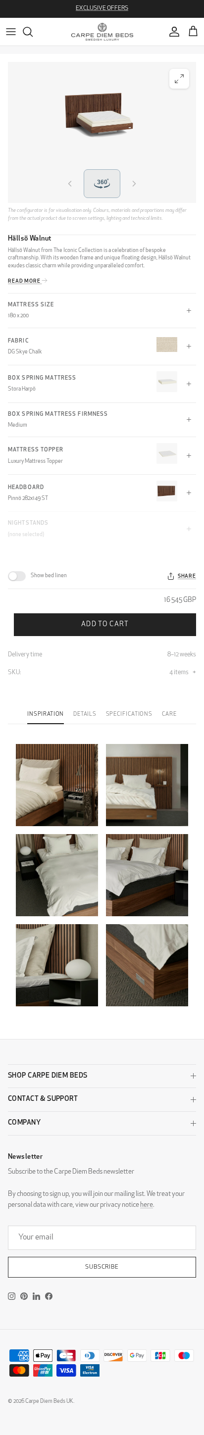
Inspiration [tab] (45, 714)
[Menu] (11, 32)
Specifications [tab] (129, 714)
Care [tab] (169, 714)
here (146, 1205)
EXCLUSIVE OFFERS (102, 8)
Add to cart (104, 624)
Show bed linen (49, 576)
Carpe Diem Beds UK (49, 1401)
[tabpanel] (102, 869)
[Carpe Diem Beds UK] (102, 32)
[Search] (33, 32)
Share (187, 576)
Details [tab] (84, 714)
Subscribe (102, 1267)
